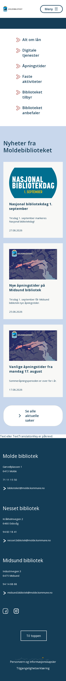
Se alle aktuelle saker (32, 416)
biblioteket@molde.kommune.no (26, 488)
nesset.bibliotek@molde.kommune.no (29, 540)
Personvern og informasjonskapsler (33, 662)
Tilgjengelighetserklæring (33, 668)
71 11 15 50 (10, 479)
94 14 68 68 (10, 584)
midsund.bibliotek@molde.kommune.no (29, 592)
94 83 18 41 (10, 531)
